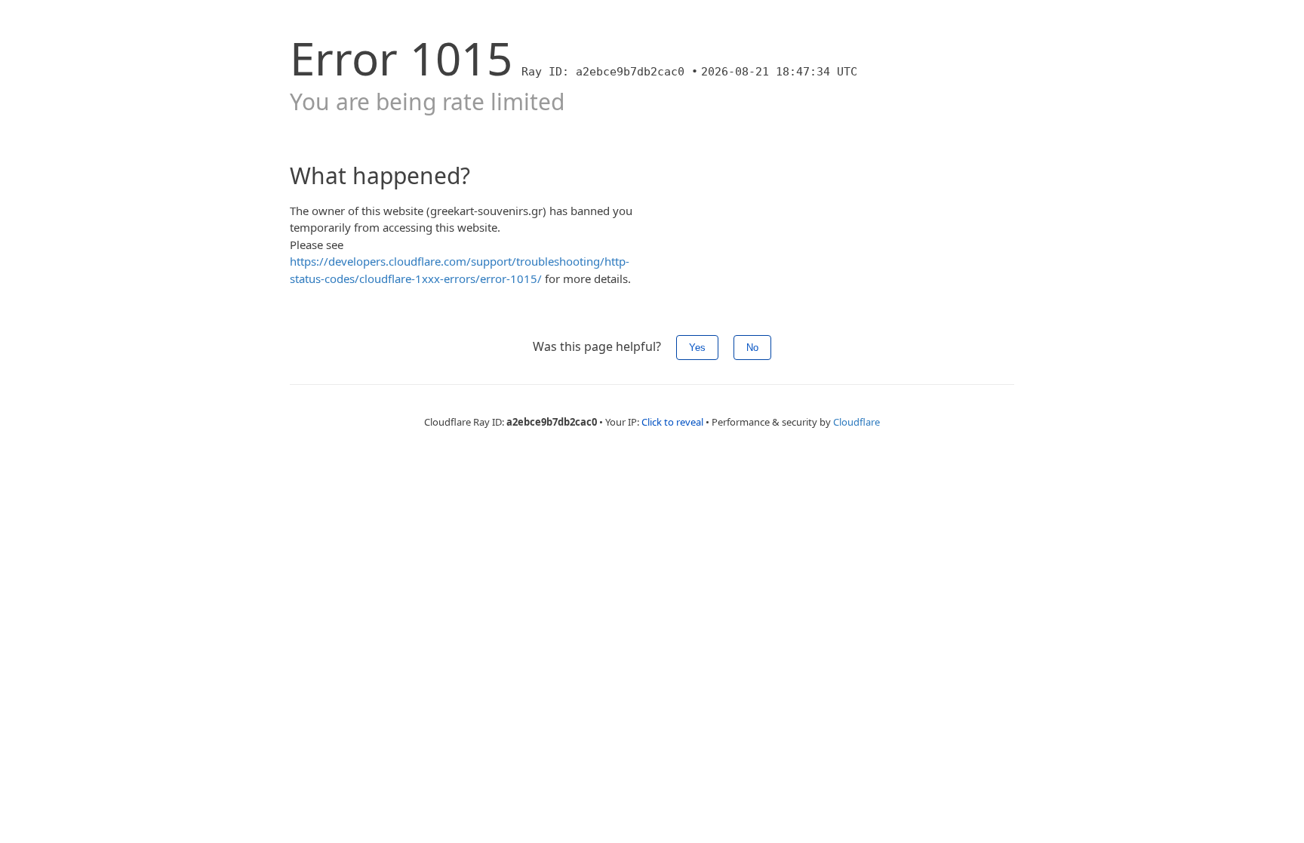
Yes (697, 347)
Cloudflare (856, 422)
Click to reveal (672, 422)
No (752, 347)
